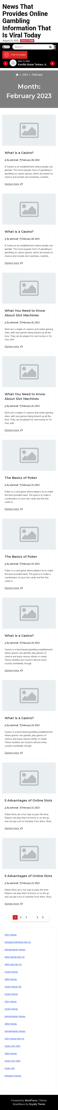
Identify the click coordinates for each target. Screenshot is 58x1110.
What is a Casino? (19, 153)
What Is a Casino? (19, 635)
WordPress (31, 1100)
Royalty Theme (37, 1104)
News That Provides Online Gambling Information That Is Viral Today (26, 21)
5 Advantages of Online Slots (28, 800)
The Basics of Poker (21, 478)
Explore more (12, 184)
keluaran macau (13, 1075)
